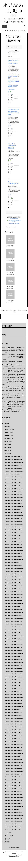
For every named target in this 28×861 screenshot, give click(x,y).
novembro (8, 432)
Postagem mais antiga (22, 310)
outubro (7, 435)
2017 (5, 426)
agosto (7, 441)
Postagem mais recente (6, 310)
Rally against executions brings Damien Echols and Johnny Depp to (13, 80)
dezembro (8, 429)
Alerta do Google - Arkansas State (13, 38)
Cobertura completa (11, 89)
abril (6, 453)
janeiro (7, 839)
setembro (8, 438)
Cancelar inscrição (14, 218)
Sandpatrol (12, 855)
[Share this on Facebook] (9, 227)
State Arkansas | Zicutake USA (14, 8)
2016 (5, 842)
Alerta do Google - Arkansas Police (10, 287)
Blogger (17, 847)
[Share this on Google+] (13, 227)
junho (6, 447)
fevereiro (7, 836)
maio (6, 450)
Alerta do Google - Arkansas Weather (10, 259)
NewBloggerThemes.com (14, 856)
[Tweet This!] (11, 227)
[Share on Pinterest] (15, 227)
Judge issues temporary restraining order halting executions (13, 85)
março (7, 833)
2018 (5, 423)
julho (6, 444)
